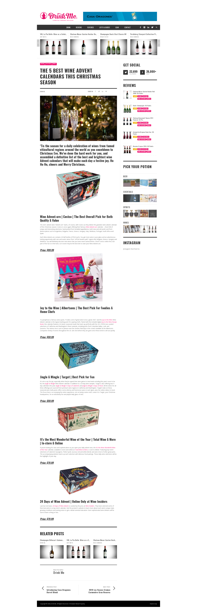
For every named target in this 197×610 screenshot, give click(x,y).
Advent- (92, 227)
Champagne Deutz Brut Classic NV (83, 34)
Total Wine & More (81, 450)
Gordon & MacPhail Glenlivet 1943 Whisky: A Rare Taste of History (155, 34)
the (108, 320)
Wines (54, 63)
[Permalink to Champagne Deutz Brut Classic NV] (83, 47)
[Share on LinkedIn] (102, 91)
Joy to (104, 320)
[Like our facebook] (142, 72)
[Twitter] (152, 27)
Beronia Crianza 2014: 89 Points (143, 146)
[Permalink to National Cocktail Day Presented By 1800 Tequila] (131, 198)
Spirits (126, 207)
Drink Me (42, 91)
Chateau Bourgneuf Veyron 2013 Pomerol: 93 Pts (143, 119)
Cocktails (128, 191)
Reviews (145, 96)
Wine (88, 227)
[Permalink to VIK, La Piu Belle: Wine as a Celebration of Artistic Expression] (78, 552)
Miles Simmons (44, 37)
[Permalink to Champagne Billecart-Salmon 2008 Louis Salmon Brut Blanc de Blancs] (52, 552)
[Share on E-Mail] (106, 91)
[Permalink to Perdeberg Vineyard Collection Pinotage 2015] (113, 47)
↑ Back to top (153, 604)
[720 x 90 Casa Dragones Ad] (120, 16)
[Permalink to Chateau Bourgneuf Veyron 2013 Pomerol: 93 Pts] (127, 121)
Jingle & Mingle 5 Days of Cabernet (67, 386)
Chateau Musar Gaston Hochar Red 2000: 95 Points (60, 34)
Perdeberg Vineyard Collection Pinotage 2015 (117, 34)
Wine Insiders (89, 506)
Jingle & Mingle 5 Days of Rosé (92, 386)
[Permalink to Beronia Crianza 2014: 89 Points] (127, 149)
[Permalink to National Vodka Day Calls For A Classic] (144, 198)
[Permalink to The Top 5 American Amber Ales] (131, 183)
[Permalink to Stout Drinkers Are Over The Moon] (144, 183)
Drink (42, 63)
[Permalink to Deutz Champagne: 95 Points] (127, 109)
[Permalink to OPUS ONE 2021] (131, 229)
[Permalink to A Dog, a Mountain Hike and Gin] (153, 213)
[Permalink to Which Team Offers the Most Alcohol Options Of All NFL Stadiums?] (153, 183)
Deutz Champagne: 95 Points (142, 105)
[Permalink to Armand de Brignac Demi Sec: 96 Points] (127, 135)
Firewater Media (74, 604)
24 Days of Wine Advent (61, 506)
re (96, 227)
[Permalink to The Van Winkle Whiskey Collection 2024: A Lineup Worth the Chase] (144, 213)
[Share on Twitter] (99, 91)
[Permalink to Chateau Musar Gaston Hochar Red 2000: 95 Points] (53, 47)
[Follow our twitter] (125, 72)
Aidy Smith (70, 543)
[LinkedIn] (148, 27)
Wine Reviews (142, 98)
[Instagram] (144, 27)
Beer (125, 176)
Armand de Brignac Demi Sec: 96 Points (143, 133)
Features (48, 63)
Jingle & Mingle (50, 384)
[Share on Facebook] (95, 91)
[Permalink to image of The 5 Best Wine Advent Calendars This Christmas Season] (78, 118)
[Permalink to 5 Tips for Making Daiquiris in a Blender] (153, 198)
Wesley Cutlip (74, 37)
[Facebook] (140, 27)
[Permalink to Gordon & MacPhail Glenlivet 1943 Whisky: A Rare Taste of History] (143, 47)
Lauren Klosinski (135, 37)
